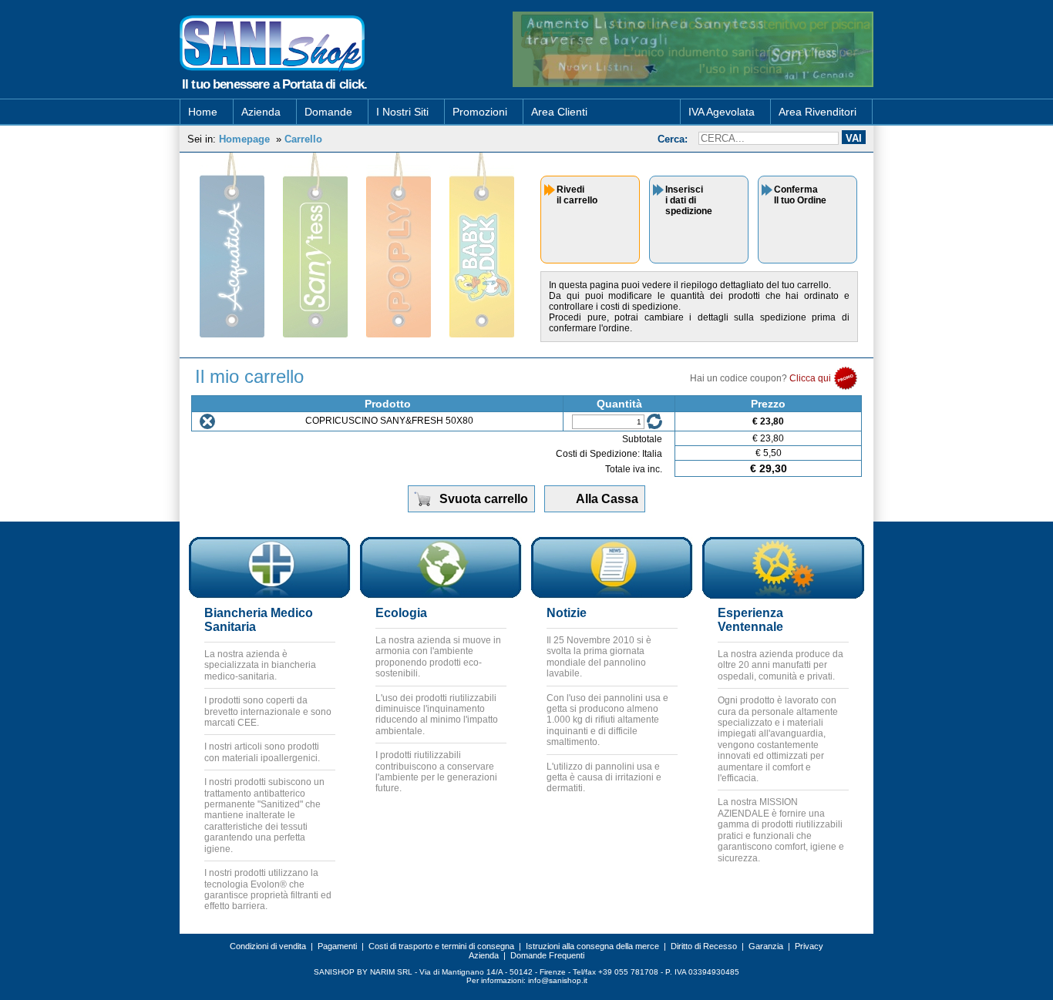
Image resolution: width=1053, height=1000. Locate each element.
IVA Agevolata (721, 112)
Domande (328, 112)
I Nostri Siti (402, 112)
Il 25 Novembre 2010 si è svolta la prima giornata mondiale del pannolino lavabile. (599, 657)
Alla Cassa (607, 498)
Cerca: (673, 139)
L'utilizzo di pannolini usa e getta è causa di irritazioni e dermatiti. (604, 777)
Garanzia (766, 946)
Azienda (261, 112)
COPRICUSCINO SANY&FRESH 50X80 (389, 420)
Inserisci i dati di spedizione (688, 200)
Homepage (244, 139)
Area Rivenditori (817, 112)
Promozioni (479, 112)
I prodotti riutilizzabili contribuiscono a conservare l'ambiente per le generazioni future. (436, 772)
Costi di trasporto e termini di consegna (441, 946)
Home (202, 112)
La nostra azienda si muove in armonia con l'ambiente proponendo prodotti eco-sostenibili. (438, 657)
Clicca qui (811, 378)
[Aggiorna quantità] (654, 421)
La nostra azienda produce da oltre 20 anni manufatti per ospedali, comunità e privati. (780, 665)
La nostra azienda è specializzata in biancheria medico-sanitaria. (260, 665)
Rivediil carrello (577, 195)
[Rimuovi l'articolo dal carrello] (207, 421)
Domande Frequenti (547, 955)
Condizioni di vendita (268, 946)
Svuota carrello (483, 498)
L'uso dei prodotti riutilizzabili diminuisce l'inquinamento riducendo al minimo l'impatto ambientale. (436, 715)
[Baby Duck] (481, 245)
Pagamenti (337, 946)
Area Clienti (559, 112)
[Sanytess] (315, 245)
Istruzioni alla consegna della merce (592, 946)
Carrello (303, 139)
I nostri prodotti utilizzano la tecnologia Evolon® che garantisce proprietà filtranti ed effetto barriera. (267, 889)
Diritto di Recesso (704, 946)
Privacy (809, 946)
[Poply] (398, 245)
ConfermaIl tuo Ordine (800, 195)
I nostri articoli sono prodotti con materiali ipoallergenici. (262, 752)
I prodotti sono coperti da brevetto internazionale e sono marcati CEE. (267, 711)
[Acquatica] (232, 245)
